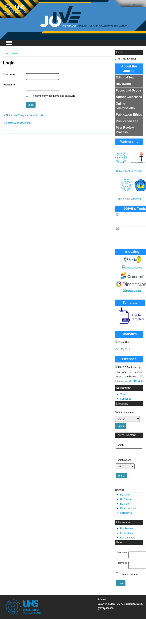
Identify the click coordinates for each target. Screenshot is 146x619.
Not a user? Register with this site (24, 115)
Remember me (129, 574)
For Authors (126, 533)
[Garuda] (132, 290)
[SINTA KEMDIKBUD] (132, 262)
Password (121, 563)
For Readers (127, 528)
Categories (126, 512)
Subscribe (125, 398)
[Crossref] (132, 278)
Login (126, 5)
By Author (125, 499)
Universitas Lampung (129, 198)
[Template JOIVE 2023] (130, 323)
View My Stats (123, 349)
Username (121, 552)
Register (137, 5)
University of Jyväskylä (129, 171)
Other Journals (128, 508)
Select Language (124, 412)
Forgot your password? (18, 122)
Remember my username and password (53, 96)
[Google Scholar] (132, 267)
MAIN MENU (9, 43)
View (122, 394)
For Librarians (127, 537)
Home (6, 53)
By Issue (125, 494)
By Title (124, 503)
